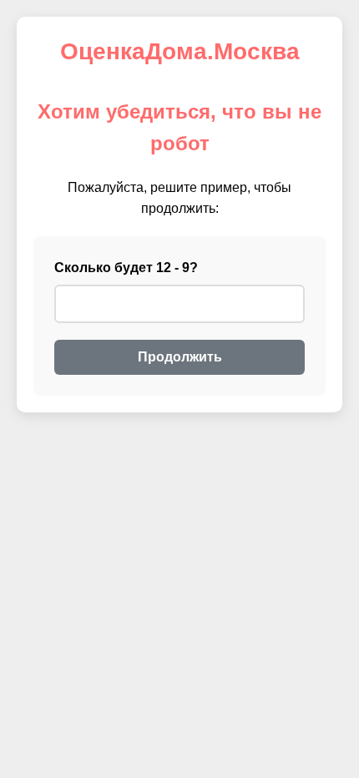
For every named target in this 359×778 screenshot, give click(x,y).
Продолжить (180, 357)
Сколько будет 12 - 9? (126, 267)
